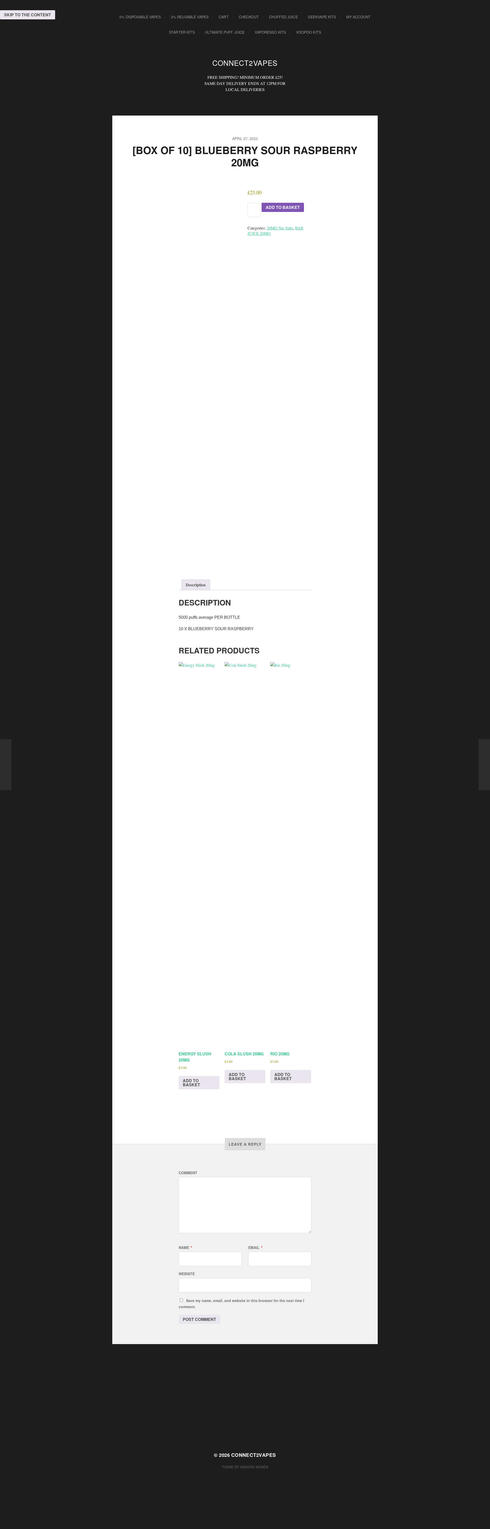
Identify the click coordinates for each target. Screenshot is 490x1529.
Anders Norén (254, 1466)
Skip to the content (27, 15)
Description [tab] (196, 585)
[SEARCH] (333, 32)
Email (255, 1247)
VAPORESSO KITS (270, 32)
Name (185, 1247)
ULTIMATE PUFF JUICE (225, 32)
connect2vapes (245, 63)
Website (187, 1273)
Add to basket (283, 207)
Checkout (249, 16)
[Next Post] (484, 764)
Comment (188, 1172)
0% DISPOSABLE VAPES (140, 16)
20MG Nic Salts (280, 228)
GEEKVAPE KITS (322, 16)
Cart (224, 16)
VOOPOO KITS (308, 32)
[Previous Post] (5, 764)
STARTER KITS (182, 32)
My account (358, 16)
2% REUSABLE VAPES (190, 16)
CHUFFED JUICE (283, 16)
